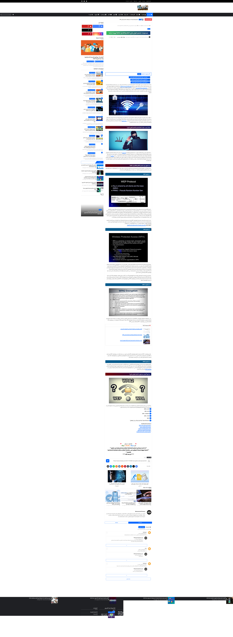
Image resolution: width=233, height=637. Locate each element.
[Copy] (107, 460)
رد (126, 545)
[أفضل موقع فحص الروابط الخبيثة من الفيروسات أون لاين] (146, 330)
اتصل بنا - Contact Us (129, 1)
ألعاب (109, 14)
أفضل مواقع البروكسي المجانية (145, 428)
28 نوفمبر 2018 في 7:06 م (142, 533)
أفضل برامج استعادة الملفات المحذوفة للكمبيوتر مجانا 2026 (90, 177)
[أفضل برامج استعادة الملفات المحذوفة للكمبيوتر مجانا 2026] (100, 178)
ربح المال (103, 14)
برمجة (125, 14)
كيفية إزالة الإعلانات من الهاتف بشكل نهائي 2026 (129, 19)
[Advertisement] (127, 57)
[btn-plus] (113, 37)
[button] (102, 206)
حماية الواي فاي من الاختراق (126, 86)
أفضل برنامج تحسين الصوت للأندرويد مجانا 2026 (89, 183)
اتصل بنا (85, 634)
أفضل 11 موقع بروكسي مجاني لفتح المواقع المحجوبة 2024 (104, 616)
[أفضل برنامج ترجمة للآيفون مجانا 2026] (100, 190)
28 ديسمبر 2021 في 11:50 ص (142, 564)
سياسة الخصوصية (93, 618)
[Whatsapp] (113, 466)
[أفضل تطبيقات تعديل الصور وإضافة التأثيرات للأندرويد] (99, 128)
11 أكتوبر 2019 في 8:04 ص (142, 549)
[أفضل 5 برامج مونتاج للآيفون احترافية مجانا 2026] (100, 172)
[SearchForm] (1, 15)
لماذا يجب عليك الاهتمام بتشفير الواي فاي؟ (138, 77)
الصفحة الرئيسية (148, 1)
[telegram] (86, 1)
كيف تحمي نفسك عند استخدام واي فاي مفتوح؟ (136, 225)
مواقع (150, 624)
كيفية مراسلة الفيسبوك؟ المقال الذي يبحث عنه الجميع (89, 155)
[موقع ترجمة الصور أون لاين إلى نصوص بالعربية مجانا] (99, 83)
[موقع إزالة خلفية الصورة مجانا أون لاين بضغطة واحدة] (99, 100)
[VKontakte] (119, 466)
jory (145, 548)
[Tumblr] (128, 466)
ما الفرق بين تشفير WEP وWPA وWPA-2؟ (139, 80)
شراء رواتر (124, 153)
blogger (140, 522)
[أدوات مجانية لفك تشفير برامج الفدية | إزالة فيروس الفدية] (146, 342)
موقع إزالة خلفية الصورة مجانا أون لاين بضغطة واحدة (89, 101)
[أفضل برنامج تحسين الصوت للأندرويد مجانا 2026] (100, 184)
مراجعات (145, 622)
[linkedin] (131, 466)
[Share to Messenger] (111, 466)
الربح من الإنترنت (148, 614)
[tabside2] (92, 162)
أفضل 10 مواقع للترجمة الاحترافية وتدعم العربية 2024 (94, 58)
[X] (133, 466)
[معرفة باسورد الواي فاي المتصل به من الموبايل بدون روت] (99, 118)
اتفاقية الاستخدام (93, 616)
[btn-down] (110, 37)
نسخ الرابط (149, 460)
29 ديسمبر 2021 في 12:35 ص (138, 570)
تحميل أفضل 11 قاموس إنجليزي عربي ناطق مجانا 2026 (92, 213)
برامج (143, 14)
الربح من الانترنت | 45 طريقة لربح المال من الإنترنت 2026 (39, 598)
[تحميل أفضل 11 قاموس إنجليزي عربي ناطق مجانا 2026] (92, 206)
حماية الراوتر (124, 121)
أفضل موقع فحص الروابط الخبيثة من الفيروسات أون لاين (131, 329)
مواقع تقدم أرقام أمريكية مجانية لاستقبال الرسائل (90, 75)
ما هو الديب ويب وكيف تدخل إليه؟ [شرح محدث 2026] (89, 109)
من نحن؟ (143, 1)
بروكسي (112, 156)
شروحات (146, 619)
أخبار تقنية (146, 612)
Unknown (144, 532)
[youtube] (84, 1)
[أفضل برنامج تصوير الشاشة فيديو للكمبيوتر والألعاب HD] (99, 146)
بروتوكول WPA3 (148, 369)
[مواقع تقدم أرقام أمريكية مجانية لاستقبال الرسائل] (99, 74)
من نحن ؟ (94, 614)
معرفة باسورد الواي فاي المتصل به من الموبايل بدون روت (89, 120)
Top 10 (100, 209)
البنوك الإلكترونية (140, 612)
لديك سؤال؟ (135, 1)
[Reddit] (122, 466)
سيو (150, 619)
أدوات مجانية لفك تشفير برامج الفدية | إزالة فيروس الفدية (131, 340)
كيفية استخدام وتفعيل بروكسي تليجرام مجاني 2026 (132, 334)
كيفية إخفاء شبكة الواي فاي (141, 88)
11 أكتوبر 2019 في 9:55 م (138, 555)
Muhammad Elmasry (140, 511)
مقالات (131, 14)
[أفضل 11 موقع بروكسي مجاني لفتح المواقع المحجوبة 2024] (111, 615)
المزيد (90, 14)
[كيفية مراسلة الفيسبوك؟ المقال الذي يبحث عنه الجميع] (99, 154)
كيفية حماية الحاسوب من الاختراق (144, 430)
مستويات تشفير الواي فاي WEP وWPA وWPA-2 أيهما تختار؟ (127, 25)
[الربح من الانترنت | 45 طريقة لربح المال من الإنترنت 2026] (54, 600)
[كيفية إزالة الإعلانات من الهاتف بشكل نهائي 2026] (142, 19)
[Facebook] (136, 466)
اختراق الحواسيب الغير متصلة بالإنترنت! (143, 431)
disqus (116, 522)
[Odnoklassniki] (116, 466)
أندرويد (119, 14)
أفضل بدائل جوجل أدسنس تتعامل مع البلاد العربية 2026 (88, 165)
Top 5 (138, 624)
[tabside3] (85, 162)
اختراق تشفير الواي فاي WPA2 (145, 425)
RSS (82, 634)
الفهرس (140, 1)
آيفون (114, 14)
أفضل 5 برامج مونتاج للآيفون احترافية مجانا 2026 (88, 171)
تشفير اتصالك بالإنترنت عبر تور (145, 427)
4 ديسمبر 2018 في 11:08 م (138, 539)
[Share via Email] (108, 466)
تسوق (96, 14)
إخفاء (139, 74)
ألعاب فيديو (142, 614)
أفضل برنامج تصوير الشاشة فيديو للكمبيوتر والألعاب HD (89, 147)
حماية (137, 14)
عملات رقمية (141, 619)
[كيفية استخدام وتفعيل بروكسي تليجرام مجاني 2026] (146, 336)
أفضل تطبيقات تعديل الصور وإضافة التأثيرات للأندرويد (89, 129)
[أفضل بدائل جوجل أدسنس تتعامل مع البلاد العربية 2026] (100, 166)
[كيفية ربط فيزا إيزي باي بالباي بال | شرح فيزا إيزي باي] (99, 137)
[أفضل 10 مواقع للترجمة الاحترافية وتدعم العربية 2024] (92, 48)
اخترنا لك (99, 162)
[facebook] (82, 1)
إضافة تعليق (128, 579)
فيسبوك (149, 622)
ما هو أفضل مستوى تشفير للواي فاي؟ (139, 82)
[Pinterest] (125, 466)
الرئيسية (149, 14)
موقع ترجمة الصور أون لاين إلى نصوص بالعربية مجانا (89, 83)
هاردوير (146, 624)
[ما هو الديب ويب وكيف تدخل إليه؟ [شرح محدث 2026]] (99, 109)
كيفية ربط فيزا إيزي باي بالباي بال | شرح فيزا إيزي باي (89, 138)
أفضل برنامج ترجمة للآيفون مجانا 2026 (89, 189)
